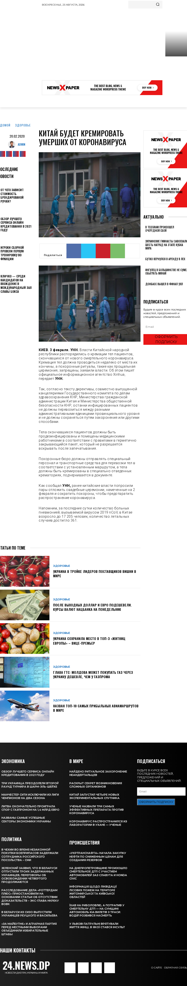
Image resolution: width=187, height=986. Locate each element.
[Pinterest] (103, 251)
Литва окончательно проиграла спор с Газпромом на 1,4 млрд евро (30, 808)
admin (21, 144)
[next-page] (147, 291)
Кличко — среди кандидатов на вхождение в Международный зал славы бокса (16, 283)
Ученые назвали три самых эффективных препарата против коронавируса (96, 810)
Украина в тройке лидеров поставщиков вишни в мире (94, 573)
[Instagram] (9, 154)
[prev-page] (144, 291)
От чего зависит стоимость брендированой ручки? (12, 195)
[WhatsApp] (117, 251)
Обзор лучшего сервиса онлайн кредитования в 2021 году (15, 224)
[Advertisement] (114, 45)
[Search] (157, 5)
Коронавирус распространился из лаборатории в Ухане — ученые (98, 823)
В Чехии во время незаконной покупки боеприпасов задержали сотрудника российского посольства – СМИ (29, 855)
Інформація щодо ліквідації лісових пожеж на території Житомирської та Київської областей (93, 892)
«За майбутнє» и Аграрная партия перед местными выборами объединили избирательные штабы (29, 929)
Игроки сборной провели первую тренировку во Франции (12, 253)
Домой (5, 125)
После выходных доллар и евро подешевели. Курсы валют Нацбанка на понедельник (92, 607)
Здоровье (23, 125)
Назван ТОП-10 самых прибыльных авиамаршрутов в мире (96, 708)
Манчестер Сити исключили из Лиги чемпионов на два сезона (30, 796)
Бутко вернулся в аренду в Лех (165, 259)
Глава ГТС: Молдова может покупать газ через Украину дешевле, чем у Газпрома (93, 674)
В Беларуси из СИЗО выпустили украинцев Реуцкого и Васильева (29, 913)
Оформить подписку (156, 802)
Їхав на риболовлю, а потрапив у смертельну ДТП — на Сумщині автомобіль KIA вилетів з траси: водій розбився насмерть (96, 910)
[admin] (13, 144)
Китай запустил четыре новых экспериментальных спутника (94, 796)
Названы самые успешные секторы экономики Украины (26, 819)
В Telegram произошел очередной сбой (159, 228)
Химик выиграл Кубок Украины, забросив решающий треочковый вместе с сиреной (176, 73)
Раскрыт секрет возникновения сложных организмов (95, 785)
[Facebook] (73, 251)
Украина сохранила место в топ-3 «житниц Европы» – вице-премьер (89, 640)
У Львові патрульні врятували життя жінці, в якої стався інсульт (97, 925)
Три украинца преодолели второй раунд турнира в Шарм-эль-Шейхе (30, 785)
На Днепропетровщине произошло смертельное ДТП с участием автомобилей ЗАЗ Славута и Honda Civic (98, 873)
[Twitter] (16, 154)
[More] (132, 251)
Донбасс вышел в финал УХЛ (164, 284)
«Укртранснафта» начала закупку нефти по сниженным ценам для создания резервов (97, 856)
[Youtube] (23, 154)
